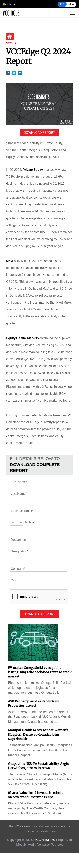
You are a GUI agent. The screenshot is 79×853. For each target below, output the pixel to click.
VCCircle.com (44, 840)
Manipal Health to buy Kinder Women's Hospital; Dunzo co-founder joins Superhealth (38, 734)
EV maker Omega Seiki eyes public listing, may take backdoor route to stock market (40, 672)
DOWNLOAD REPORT (39, 132)
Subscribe (11, 4)
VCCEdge (12, 43)
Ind (62, 4)
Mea (71, 4)
